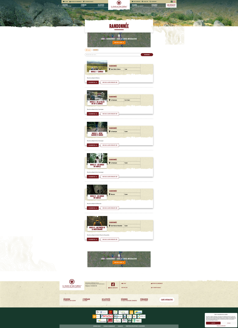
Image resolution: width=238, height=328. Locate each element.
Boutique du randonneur (76, 1)
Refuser (228, 323)
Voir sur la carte (118, 42)
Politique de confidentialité (221, 325)
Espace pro (145, 1)
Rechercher (147, 54)
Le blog (66, 1)
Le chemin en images (89, 1)
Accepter (213, 323)
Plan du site (120, 326)
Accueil (88, 50)
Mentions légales (97, 326)
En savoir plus (92, 82)
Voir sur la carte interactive (109, 82)
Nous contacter (136, 1)
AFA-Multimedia (141, 326)
